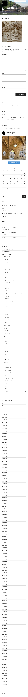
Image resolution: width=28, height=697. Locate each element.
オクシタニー (8, 367)
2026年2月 (4, 431)
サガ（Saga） (5, 216)
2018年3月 (4, 684)
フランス (6, 362)
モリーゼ (7, 309)
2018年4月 (4, 681)
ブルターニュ (8, 388)
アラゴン (7, 338)
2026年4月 (4, 425)
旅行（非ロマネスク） (7, 400)
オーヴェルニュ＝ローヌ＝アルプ (13, 370)
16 (3, 180)
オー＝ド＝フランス (9, 372)
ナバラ (6, 351)
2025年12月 (4, 436)
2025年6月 (4, 453)
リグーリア (7, 314)
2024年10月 (4, 475)
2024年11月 (4, 472)
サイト (3, 87)
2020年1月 (4, 623)
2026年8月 (4, 414)
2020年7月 (4, 606)
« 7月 (7, 188)
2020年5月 (4, 611)
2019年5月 (4, 645)
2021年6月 (4, 575)
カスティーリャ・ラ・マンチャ (12, 343)
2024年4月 (4, 492)
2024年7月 (4, 483)
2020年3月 (4, 617)
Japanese (18, 1)
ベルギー (6, 397)
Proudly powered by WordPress (9, 693)
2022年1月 (4, 556)
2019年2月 (4, 653)
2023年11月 (4, 506)
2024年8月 (4, 481)
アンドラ (6, 259)
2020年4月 (4, 614)
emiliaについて (5, 246)
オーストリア (7, 325)
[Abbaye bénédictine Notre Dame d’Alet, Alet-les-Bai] (14, 148)
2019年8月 (4, 637)
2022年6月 (4, 550)
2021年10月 (4, 564)
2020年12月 (4, 592)
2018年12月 (4, 659)
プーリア (7, 304)
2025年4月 (4, 458)
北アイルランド (8, 269)
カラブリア (7, 282)
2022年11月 (4, 539)
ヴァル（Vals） (5, 208)
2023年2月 (4, 531)
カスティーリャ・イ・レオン (12, 341)
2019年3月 (4, 650)
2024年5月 (4, 489)
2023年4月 (4, 525)
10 (7, 178)
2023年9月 (4, 511)
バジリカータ (8, 296)
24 (7, 183)
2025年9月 (4, 445)
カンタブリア (8, 349)
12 (14, 178)
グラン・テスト (8, 375)
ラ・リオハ (7, 359)
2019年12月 (4, 625)
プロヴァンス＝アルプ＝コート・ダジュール (15, 391)
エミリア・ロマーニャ (10, 280)
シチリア (7, 288)
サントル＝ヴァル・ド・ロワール (13, 378)
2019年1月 (4, 656)
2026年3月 (4, 428)
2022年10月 (4, 542)
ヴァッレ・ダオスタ (9, 319)
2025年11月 (4, 439)
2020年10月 (4, 598)
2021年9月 (4, 567)
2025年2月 (4, 464)
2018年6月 (4, 675)
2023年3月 (4, 528)
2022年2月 (4, 553)
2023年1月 (4, 534)
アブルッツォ (8, 274)
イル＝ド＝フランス (9, 364)
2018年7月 (4, 673)
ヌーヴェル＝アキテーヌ (11, 380)
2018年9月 (4, 667)
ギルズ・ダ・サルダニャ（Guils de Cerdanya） (13, 213)
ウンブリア (7, 277)
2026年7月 (4, 417)
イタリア (6, 272)
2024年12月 (4, 470)
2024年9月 (4, 478)
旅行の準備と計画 (6, 251)
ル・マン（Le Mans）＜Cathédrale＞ (10, 225)
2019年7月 (4, 639)
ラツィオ (7, 311)
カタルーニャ (8, 346)
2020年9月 (4, 600)
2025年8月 (4, 447)
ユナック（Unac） (6, 210)
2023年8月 (4, 514)
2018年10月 (4, 664)
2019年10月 (4, 631)
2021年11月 (4, 561)
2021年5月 (4, 578)
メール (4, 80)
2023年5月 (4, 522)
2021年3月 (4, 584)
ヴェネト (7, 322)
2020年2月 (4, 620)
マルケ (6, 306)
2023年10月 (4, 509)
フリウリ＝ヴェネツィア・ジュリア (13, 301)
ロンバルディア (8, 317)
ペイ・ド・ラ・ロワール (11, 394)
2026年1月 (4, 433)
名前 (3, 73)
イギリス (6, 262)
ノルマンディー (8, 383)
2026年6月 (4, 420)
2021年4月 (4, 581)
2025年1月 (4, 467)
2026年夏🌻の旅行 (6, 232)
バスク (6, 354)
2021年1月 (4, 589)
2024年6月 (4, 486)
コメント (4, 54)
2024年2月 (4, 497)
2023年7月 (4, 517)
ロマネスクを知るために (7, 249)
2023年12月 (4, 503)
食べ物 (3, 405)
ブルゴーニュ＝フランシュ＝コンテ (13, 386)
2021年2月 (4, 586)
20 (17, 180)
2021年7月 (4, 572)
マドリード (7, 356)
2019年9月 (4, 634)
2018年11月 (4, 662)
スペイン (6, 336)
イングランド (8, 264)
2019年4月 (4, 648)
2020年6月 (4, 609)
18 (10, 180)
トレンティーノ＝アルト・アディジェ (14, 293)
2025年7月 (4, 450)
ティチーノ (7, 333)
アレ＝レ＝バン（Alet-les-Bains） (9, 205)
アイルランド (7, 256)
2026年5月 (4, 422)
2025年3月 (4, 461)
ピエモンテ (7, 298)
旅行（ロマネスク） (6, 254)
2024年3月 (4, 495)
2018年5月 (4, 678)
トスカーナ (7, 290)
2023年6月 (4, 520)
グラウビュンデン (9, 330)
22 (24, 180)
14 (21, 178)
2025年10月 (4, 442)
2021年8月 (4, 570)
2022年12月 (4, 536)
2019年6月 (4, 642)
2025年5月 (4, 456)
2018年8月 (4, 670)
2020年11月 (4, 595)
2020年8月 (4, 603)
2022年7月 (4, 547)
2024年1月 (4, 500)
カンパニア (7, 285)
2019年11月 (4, 628)
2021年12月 (4, 559)
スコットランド (8, 267)
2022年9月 (4, 545)
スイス (5, 328)
